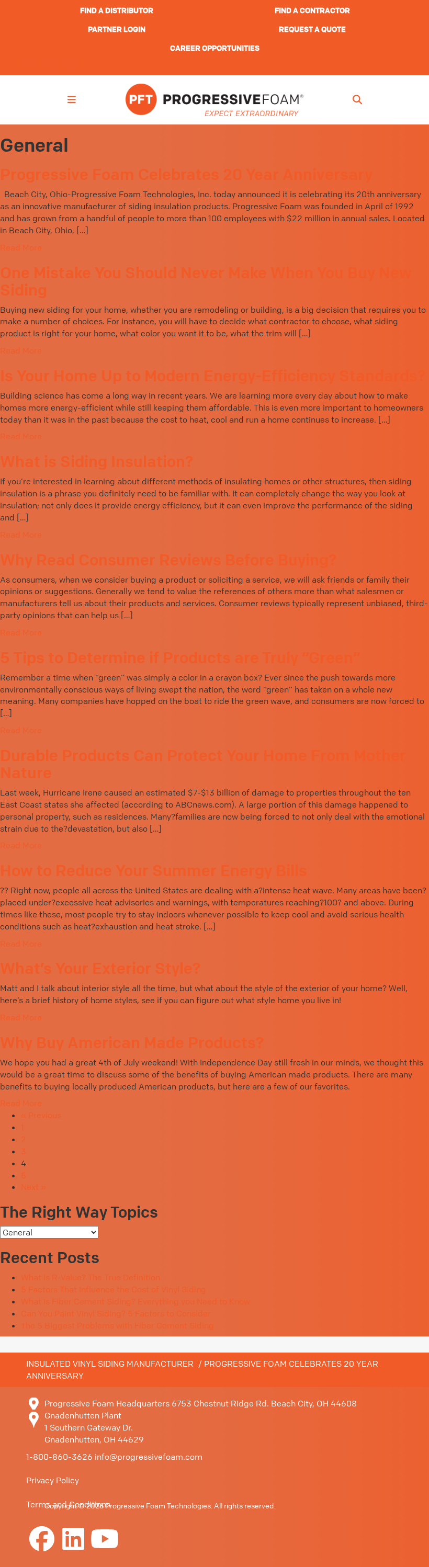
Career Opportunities (214, 47)
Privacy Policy (52, 1480)
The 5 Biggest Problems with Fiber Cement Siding (117, 1325)
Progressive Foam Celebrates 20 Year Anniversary (186, 174)
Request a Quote (312, 28)
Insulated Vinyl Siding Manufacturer (110, 1363)
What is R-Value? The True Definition (90, 1277)
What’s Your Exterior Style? (100, 968)
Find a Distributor (116, 10)
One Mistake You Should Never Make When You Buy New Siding (206, 281)
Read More (21, 247)
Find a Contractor (312, 10)
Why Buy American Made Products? (132, 1042)
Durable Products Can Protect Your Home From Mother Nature (203, 764)
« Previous (41, 1115)
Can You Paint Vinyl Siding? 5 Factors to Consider (116, 1313)
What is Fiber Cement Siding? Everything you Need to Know (135, 1301)
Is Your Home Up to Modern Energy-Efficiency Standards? (212, 375)
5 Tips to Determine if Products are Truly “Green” (180, 657)
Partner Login (116, 28)
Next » (33, 1187)
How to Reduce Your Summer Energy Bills (153, 870)
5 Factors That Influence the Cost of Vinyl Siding (113, 1289)
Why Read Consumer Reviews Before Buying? (168, 559)
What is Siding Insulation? (96, 461)
